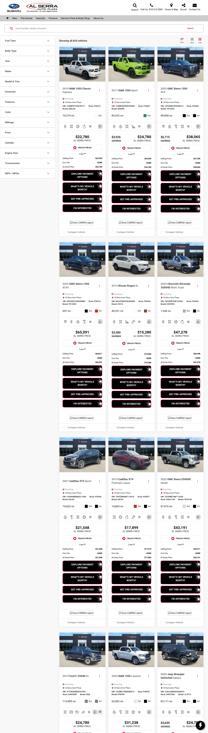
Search (190, 28)
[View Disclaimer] (90, 126)
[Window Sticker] (100, 712)
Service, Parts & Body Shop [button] (75, 18)
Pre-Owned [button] (26, 18)
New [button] (14, 18)
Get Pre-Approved (82, 198)
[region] (82, 162)
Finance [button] (53, 18)
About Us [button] (98, 18)
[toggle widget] (200, 725)
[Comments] (100, 126)
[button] (102, 64)
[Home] (8, 18)
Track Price (85, 147)
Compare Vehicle (76, 232)
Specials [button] (40, 18)
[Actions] (99, 90)
